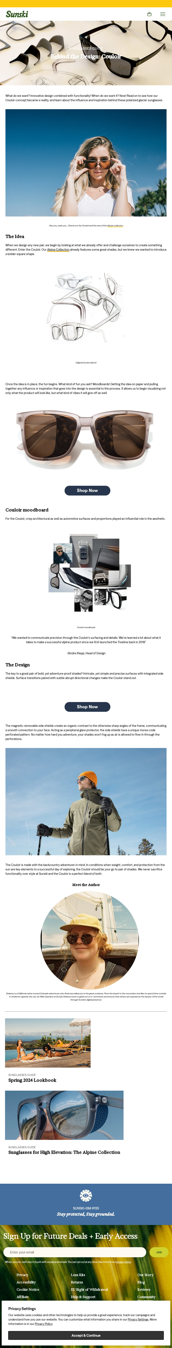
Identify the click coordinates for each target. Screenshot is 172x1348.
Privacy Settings (138, 1319)
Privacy (22, 1275)
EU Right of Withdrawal (89, 1290)
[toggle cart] (149, 14)
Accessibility (26, 1282)
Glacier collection (115, 225)
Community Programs (146, 1299)
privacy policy (123, 1262)
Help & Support (83, 1297)
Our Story (145, 1275)
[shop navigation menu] (162, 14)
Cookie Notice (28, 1290)
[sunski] (17, 14)
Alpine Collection (58, 249)
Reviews (143, 1290)
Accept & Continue (86, 1335)
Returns (77, 1282)
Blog (141, 1282)
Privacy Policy (43, 1324)
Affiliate (23, 1297)
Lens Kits (78, 1275)
